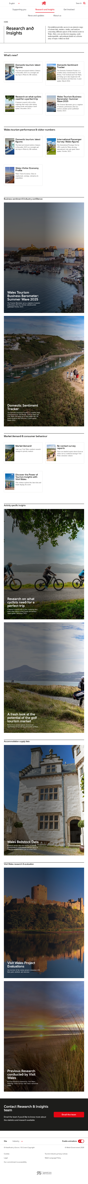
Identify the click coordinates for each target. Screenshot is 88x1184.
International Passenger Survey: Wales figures (69, 140)
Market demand (23, 446)
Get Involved (69, 9)
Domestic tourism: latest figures (27, 66)
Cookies (6, 1154)
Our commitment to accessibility (15, 1162)
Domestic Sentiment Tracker (67, 66)
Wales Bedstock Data (22, 842)
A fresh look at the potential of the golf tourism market (22, 717)
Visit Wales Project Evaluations (21, 964)
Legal (6, 1158)
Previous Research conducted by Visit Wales (21, 1074)
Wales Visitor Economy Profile (27, 169)
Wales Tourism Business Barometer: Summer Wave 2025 (69, 98)
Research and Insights (44, 9)
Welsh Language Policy (53, 1158)
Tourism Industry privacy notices (56, 1154)
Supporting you (19, 9)
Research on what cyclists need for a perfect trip (28, 97)
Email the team (69, 1114)
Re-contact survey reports (66, 447)
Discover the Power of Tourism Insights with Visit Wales (26, 476)
